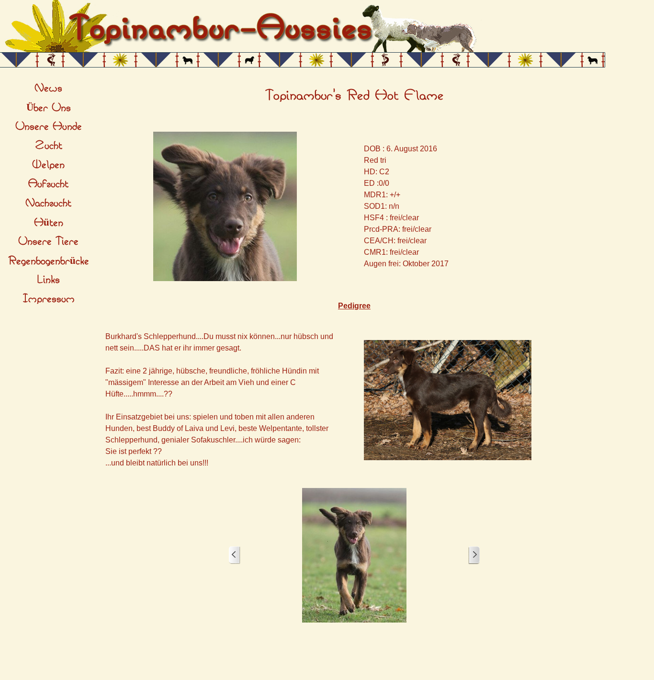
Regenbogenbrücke (48, 261)
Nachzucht (48, 203)
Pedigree (354, 306)
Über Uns (48, 107)
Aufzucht (48, 184)
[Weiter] (474, 555)
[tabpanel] (354, 95)
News (48, 88)
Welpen (48, 164)
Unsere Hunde (48, 126)
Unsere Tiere (48, 241)
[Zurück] (234, 555)
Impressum (49, 299)
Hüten (48, 222)
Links (48, 279)
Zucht (48, 145)
